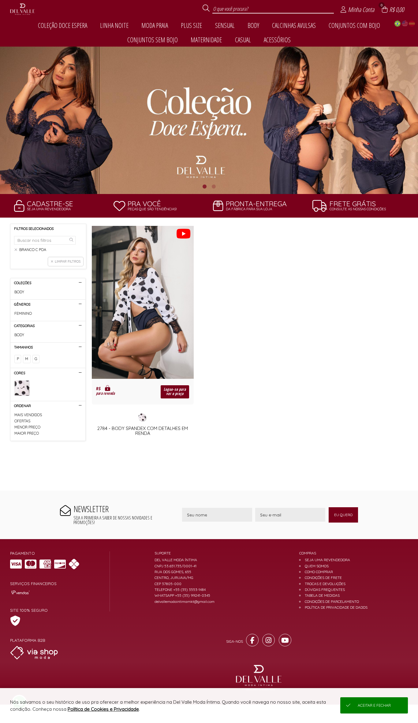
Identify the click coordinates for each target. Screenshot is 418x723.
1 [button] (204, 186)
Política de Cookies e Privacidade (103, 709)
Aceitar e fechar (374, 705)
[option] (209, 120)
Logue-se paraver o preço (175, 391)
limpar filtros (67, 261)
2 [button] (214, 186)
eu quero (343, 514)
